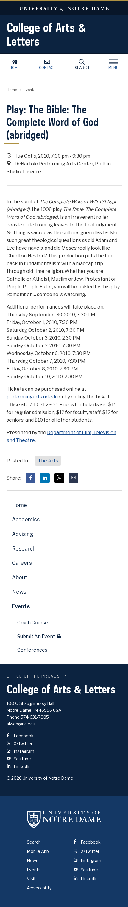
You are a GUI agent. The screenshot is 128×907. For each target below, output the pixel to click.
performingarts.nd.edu (32, 397)
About (19, 577)
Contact (47, 67)
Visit (31, 878)
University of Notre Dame (64, 8)
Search (82, 67)
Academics (26, 519)
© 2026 (14, 778)
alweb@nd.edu (21, 723)
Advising (22, 534)
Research (24, 548)
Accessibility (39, 887)
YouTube (22, 758)
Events (29, 89)
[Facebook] (30, 478)
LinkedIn (22, 766)
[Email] (73, 478)
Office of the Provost (35, 676)
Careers (22, 563)
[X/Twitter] (59, 478)
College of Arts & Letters (46, 34)
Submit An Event (36, 636)
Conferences (32, 650)
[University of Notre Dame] (64, 819)
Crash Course (32, 622)
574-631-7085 (35, 717)
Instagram (23, 751)
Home (15, 67)
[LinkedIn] (45, 478)
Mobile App (38, 851)
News (19, 592)
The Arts (48, 461)
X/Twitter (22, 743)
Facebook (23, 735)
